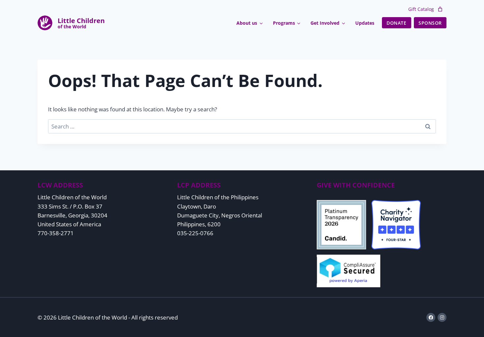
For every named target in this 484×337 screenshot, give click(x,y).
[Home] (81, 22)
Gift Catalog (421, 9)
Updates (364, 23)
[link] (440, 9)
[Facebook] (430, 317)
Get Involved (324, 23)
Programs (284, 23)
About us (246, 23)
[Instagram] (442, 317)
